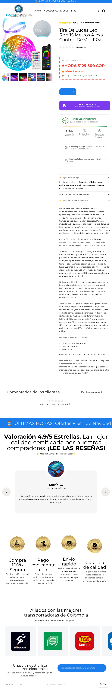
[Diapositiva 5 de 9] (41, 77)
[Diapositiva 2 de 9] (14, 77)
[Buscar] (98, 11)
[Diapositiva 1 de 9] (5, 77)
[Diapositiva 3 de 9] (23, 77)
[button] (6, 491)
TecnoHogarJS (59, 684)
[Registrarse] (102, 668)
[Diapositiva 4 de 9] (32, 77)
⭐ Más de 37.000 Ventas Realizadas (73, 201)
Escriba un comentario (92, 392)
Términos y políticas (13, 684)
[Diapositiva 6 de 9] (50, 77)
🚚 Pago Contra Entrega (69, 178)
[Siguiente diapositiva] (50, 45)
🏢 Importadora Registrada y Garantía (74, 194)
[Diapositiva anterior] (3, 45)
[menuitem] (74, 10)
